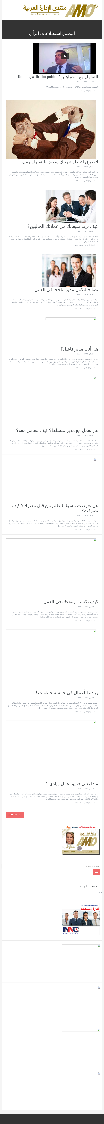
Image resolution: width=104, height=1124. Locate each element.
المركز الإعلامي (89, 91)
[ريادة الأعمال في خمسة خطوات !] (51, 659)
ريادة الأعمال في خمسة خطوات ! (67, 692)
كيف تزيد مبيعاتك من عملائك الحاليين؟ (62, 225)
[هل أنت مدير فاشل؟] (71, 332)
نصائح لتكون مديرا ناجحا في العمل (66, 289)
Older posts (15, 815)
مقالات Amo (79, 181)
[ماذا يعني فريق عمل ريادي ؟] (51, 750)
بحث (96, 872)
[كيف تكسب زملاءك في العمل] (51, 568)
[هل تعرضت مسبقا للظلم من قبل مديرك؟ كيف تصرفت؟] (56, 480)
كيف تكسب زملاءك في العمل (70, 601)
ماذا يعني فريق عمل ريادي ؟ (72, 783)
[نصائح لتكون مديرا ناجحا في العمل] (69, 270)
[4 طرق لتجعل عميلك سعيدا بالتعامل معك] (51, 129)
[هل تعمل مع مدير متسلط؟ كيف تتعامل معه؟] (55, 402)
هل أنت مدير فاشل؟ (79, 348)
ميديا (81, 91)
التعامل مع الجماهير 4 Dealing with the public (58, 76)
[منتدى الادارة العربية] (60, 10)
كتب (98, 892)
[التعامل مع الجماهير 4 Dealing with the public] (64, 58)
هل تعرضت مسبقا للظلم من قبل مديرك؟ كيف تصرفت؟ (55, 507)
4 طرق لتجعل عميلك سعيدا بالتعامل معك (60, 161)
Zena (78, 82)
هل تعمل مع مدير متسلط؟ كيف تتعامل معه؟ (57, 429)
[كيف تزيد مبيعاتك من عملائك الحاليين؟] (71, 206)
